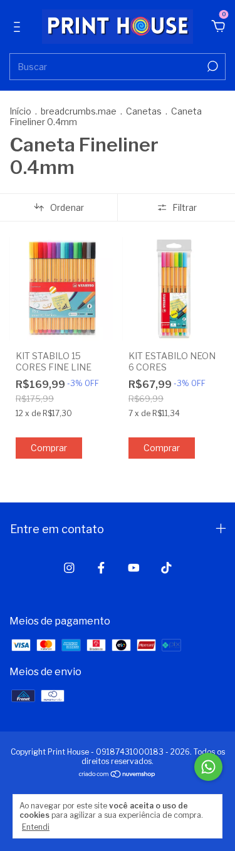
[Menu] (19, 27)
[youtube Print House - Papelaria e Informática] (134, 568)
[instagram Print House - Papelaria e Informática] (69, 568)
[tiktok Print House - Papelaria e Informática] (166, 568)
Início (20, 111)
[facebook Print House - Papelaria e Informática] (101, 568)
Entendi (36, 827)
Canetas (144, 111)
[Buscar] (211, 66)
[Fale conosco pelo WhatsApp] (208, 767)
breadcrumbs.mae (79, 111)
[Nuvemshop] (117, 775)
